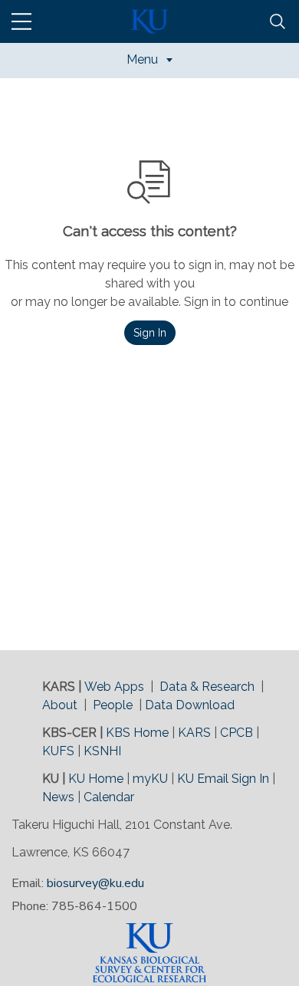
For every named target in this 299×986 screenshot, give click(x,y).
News (58, 797)
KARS (194, 732)
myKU (150, 778)
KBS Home (137, 732)
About (59, 705)
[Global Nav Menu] (21, 21)
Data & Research (207, 686)
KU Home (95, 778)
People (113, 705)
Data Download (190, 705)
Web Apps (114, 686)
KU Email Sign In (223, 778)
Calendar (109, 797)
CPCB (236, 732)
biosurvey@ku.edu (95, 883)
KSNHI (102, 751)
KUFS (58, 751)
